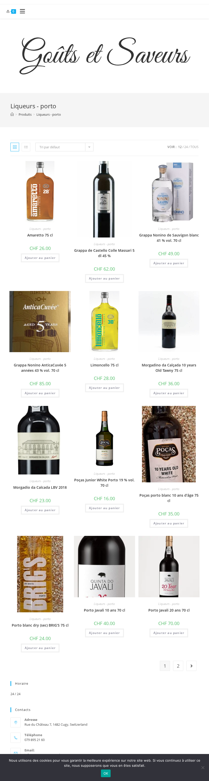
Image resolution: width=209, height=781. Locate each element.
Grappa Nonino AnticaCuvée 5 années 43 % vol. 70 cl (40, 368)
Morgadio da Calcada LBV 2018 (40, 487)
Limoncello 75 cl (104, 365)
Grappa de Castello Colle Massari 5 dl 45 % (104, 253)
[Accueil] (12, 114)
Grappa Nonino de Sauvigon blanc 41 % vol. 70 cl (169, 238)
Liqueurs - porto (48, 114)
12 (180, 147)
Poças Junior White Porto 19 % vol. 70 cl (104, 483)
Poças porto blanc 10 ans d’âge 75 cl (169, 498)
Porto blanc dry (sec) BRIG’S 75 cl (40, 625)
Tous (194, 147)
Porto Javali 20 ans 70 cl (169, 610)
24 (186, 147)
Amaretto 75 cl (40, 235)
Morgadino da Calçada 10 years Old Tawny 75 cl (169, 368)
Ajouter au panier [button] (40, 258)
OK (105, 773)
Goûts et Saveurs (104, 56)
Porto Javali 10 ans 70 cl (104, 610)
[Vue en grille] (14, 147)
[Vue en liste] (26, 147)
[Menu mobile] (20, 11)
